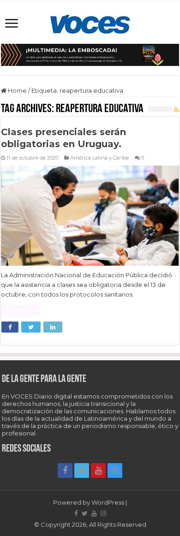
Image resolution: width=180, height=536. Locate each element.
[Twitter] (81, 470)
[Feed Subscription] (176, 110)
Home (16, 90)
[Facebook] (65, 470)
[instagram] (115, 470)
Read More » (20, 311)
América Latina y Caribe (99, 158)
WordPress (107, 502)
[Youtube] (98, 470)
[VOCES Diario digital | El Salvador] (90, 23)
